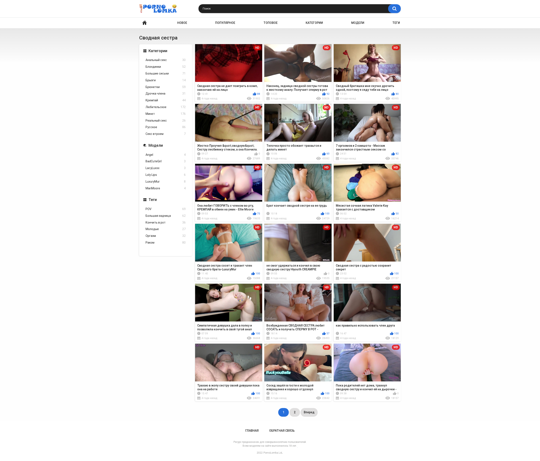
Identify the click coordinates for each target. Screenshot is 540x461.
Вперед (309, 412)
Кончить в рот (166, 222)
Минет (166, 113)
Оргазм (166, 235)
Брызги (166, 80)
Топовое (270, 22)
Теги (396, 22)
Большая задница (166, 215)
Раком (166, 242)
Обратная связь (282, 430)
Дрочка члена (166, 93)
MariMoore (166, 188)
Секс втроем (166, 134)
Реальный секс (166, 120)
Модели (357, 22)
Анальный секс (166, 60)
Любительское (166, 107)
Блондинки (166, 66)
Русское (166, 127)
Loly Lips (166, 174)
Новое (182, 22)
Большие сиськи (166, 73)
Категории (314, 22)
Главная (252, 430)
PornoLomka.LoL (273, 452)
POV (166, 209)
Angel (166, 154)
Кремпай (166, 100)
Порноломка (144, 23)
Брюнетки (166, 87)
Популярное (225, 22)
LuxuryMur (166, 181)
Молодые (166, 229)
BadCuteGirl (166, 161)
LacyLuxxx (166, 168)
